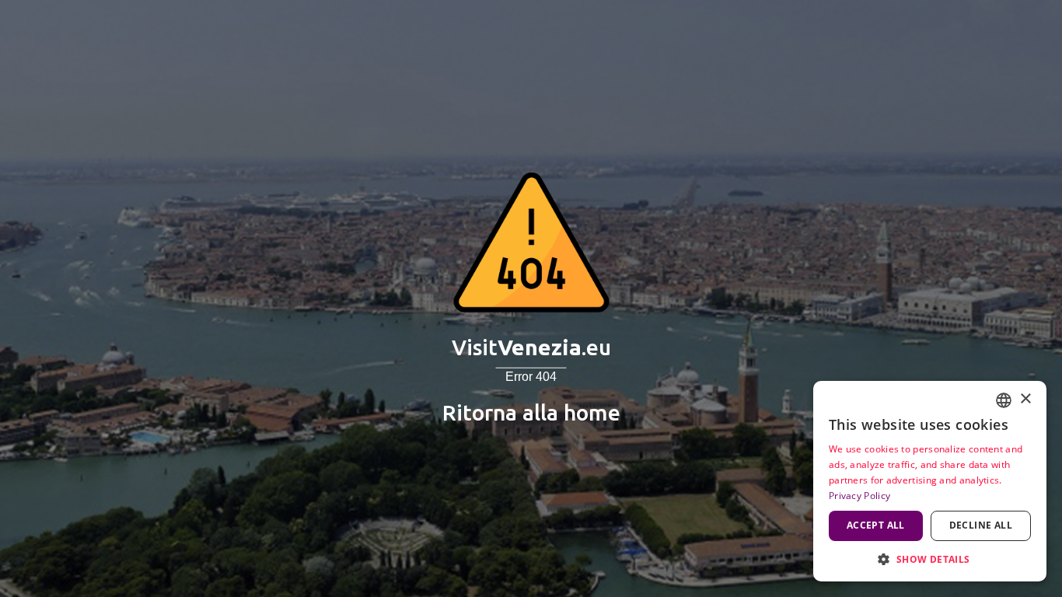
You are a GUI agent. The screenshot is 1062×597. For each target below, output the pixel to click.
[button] (930, 558)
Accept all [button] (876, 525)
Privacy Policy (859, 495)
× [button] (1025, 399)
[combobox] (1003, 400)
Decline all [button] (980, 525)
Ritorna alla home (531, 412)
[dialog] (929, 481)
